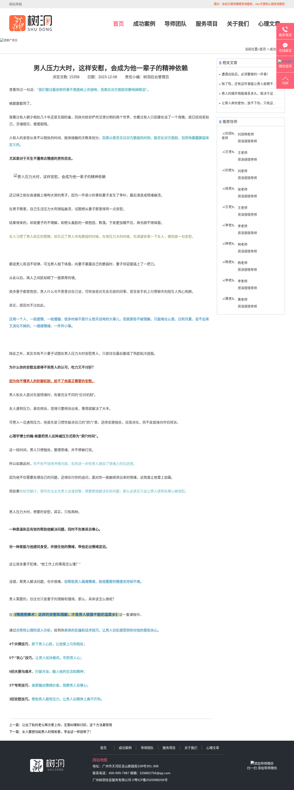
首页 (118, 24)
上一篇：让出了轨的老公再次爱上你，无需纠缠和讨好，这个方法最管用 (60, 725)
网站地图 (100, 760)
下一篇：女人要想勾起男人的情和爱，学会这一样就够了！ (51, 732)
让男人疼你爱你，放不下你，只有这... (249, 103)
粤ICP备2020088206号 (151, 780)
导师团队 (175, 24)
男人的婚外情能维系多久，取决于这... (249, 93)
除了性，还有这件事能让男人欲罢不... (249, 84)
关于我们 (238, 24)
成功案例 (144, 24)
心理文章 (269, 24)
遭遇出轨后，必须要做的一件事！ (246, 74)
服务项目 (207, 24)
